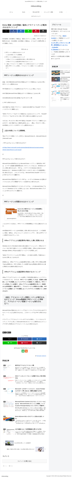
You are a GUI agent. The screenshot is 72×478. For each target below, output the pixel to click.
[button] (43, 31)
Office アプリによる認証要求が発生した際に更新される (21, 59)
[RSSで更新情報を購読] (26, 351)
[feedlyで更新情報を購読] (23, 351)
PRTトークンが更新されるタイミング (15, 57)
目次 (22, 49)
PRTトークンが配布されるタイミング (15, 52)
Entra (10, 332)
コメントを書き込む (24, 461)
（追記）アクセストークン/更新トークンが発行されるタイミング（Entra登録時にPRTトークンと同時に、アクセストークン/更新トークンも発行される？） (25, 66)
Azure (5, 332)
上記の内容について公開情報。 (15, 54)
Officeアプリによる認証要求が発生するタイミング (19, 61)
